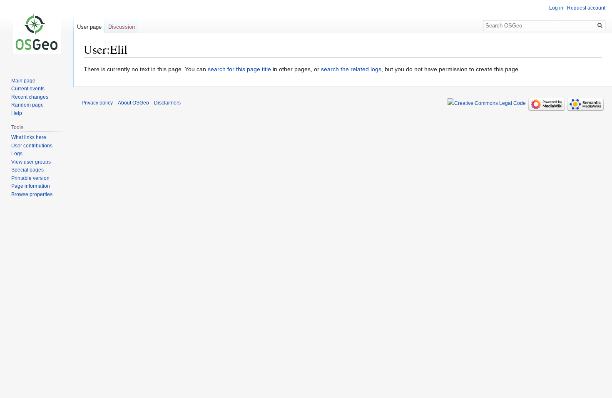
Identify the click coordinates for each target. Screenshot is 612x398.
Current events (28, 89)
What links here (28, 137)
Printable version (30, 178)
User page (89, 27)
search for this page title (239, 69)
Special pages (27, 170)
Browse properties (31, 194)
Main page (23, 81)
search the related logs (351, 69)
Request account (586, 8)
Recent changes (29, 97)
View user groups (31, 162)
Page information (30, 186)
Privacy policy (97, 103)
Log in (556, 8)
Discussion (121, 27)
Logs (16, 154)
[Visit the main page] (36, 33)
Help (16, 113)
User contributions (31, 146)
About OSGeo (133, 103)
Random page (27, 105)
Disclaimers (167, 103)
